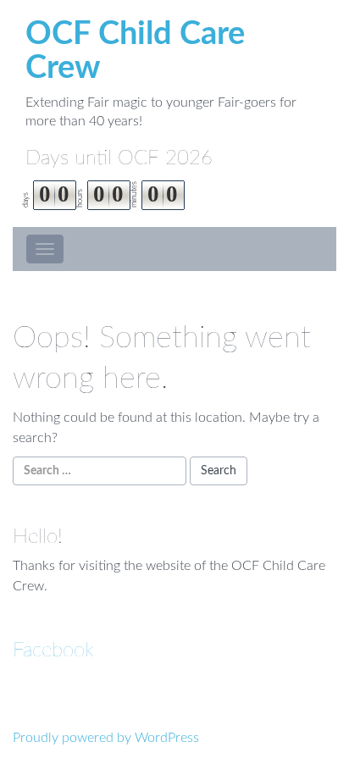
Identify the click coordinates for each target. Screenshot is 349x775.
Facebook (53, 650)
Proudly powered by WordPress (106, 738)
